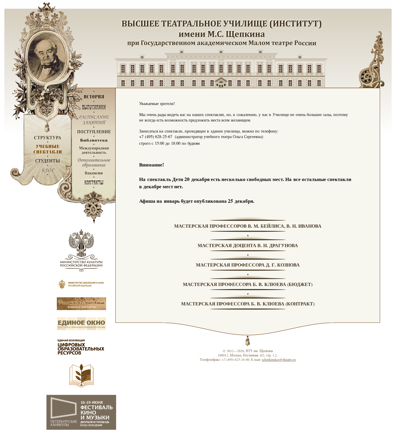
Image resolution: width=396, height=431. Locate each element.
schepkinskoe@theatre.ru (279, 359)
